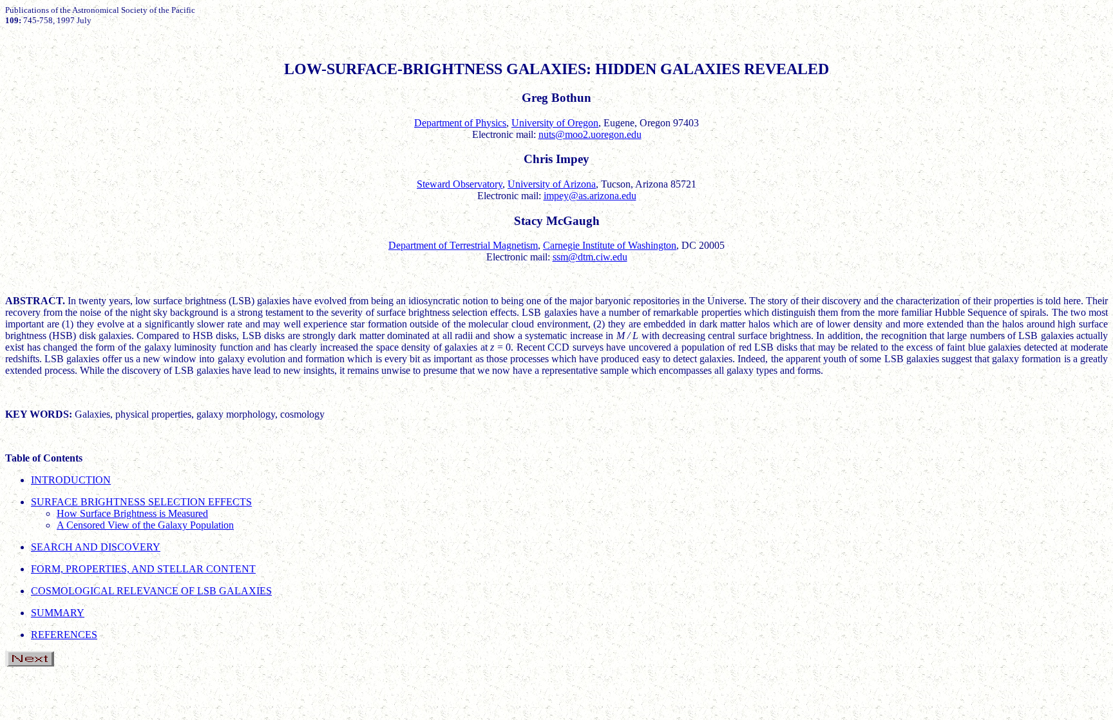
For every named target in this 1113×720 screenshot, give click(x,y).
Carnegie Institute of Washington (609, 245)
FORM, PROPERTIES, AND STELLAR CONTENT (143, 568)
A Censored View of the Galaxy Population (145, 525)
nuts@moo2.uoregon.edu (590, 134)
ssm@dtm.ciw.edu (590, 256)
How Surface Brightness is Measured (132, 513)
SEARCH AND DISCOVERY (95, 546)
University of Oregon (554, 122)
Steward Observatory (459, 184)
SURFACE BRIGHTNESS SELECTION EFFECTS (141, 501)
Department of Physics (460, 122)
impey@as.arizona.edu (590, 195)
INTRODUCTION (71, 479)
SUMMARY (57, 612)
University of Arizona (552, 184)
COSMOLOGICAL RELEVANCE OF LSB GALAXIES (151, 590)
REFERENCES (64, 634)
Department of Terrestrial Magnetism (463, 245)
